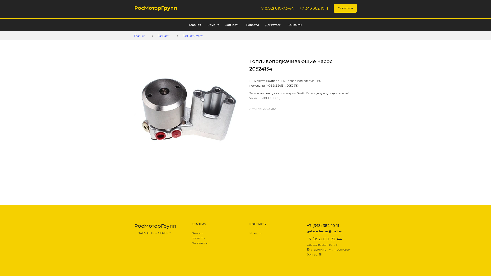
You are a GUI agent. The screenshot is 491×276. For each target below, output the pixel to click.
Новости (252, 25)
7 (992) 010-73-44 (277, 8)
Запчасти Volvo (193, 36)
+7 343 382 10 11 (314, 8)
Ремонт (213, 25)
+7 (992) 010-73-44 (324, 239)
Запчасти (232, 25)
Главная (195, 25)
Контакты (295, 25)
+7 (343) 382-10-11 (323, 225)
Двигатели (273, 25)
